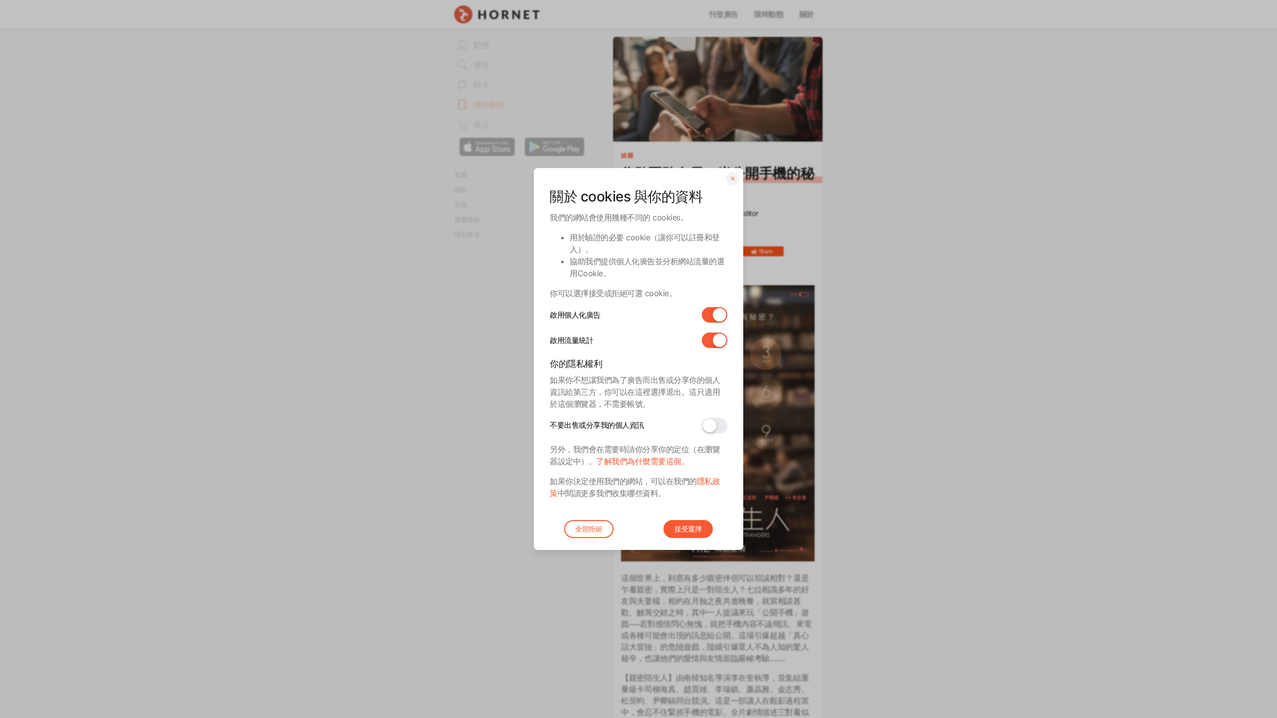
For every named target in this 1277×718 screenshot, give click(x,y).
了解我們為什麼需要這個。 (642, 461)
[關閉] (732, 178)
